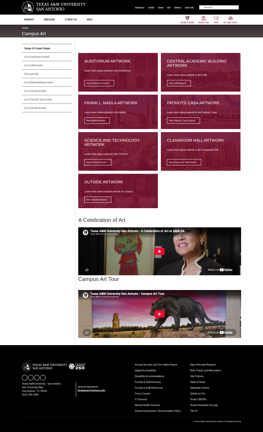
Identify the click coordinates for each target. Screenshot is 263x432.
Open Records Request (203, 364)
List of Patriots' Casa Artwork (38, 99)
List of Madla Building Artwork (38, 82)
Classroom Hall (31, 74)
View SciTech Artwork (96, 162)
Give (168, 7)
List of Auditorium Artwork (36, 57)
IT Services (141, 399)
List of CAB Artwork (33, 65)
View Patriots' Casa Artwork (182, 120)
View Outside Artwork (96, 199)
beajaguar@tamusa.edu (91, 390)
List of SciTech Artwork (35, 108)
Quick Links (189, 7)
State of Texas (197, 382)
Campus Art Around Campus (37, 48)
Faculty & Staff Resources (149, 388)
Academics (29, 19)
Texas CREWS (198, 399)
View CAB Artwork (177, 83)
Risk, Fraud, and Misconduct (205, 370)
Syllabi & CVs (197, 393)
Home (25, 28)
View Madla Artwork (95, 120)
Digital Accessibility (145, 370)
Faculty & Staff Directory (148, 382)
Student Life (71, 19)
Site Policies (197, 376)
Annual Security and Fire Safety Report (156, 364)
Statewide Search (199, 388)
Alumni (160, 7)
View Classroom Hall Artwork (182, 162)
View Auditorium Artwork (97, 83)
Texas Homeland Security (204, 405)
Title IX (194, 411)
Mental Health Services (147, 405)
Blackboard (139, 7)
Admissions (49, 19)
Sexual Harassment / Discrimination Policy (158, 411)
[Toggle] (68, 65)
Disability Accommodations (149, 376)
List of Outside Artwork (35, 91)
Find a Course (142, 393)
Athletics (177, 7)
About (90, 19)
